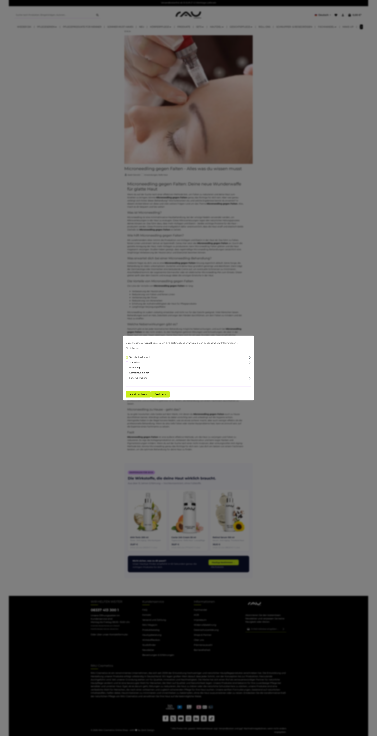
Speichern (160, 394)
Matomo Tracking (138, 378)
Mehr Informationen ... (226, 343)
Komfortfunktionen (139, 372)
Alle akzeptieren (138, 394)
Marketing (134, 367)
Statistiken (134, 362)
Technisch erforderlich (140, 357)
